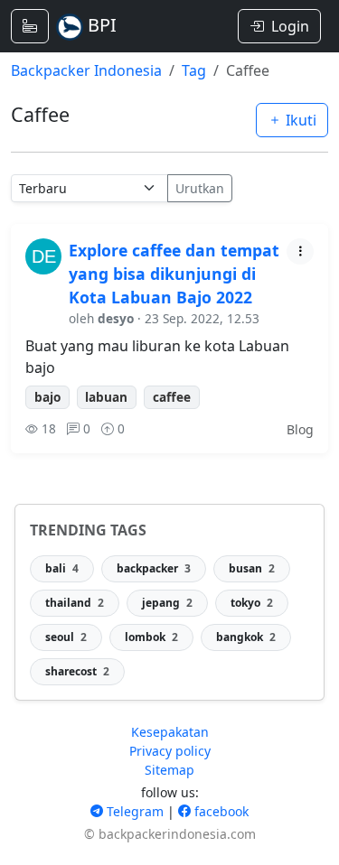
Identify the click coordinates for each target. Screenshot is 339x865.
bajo (47, 396)
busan (252, 568)
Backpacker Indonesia (86, 70)
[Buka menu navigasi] (30, 26)
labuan (106, 396)
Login (290, 26)
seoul (66, 637)
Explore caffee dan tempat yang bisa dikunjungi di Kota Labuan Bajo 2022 (174, 274)
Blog (300, 429)
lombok (151, 637)
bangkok (246, 637)
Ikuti (299, 120)
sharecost (77, 671)
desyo (116, 318)
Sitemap (169, 769)
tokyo (252, 602)
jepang (167, 602)
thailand (74, 602)
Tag (194, 70)
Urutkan (199, 188)
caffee (172, 396)
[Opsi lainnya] (300, 251)
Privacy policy (170, 750)
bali (62, 568)
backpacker (154, 568)
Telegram (133, 811)
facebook (220, 811)
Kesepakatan (170, 731)
